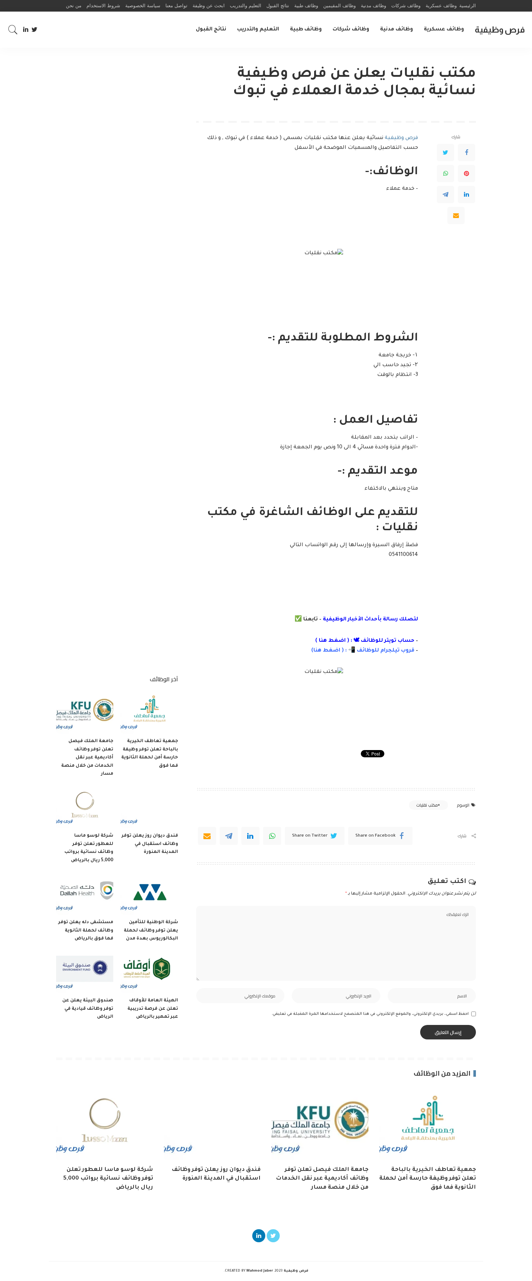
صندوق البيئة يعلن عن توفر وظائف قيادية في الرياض (87, 1009)
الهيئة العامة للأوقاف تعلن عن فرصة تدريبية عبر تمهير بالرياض (152, 1009)
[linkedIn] (250, 836)
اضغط (330, 651)
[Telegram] (445, 194)
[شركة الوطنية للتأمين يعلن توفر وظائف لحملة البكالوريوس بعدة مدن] (149, 893)
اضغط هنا (332, 641)
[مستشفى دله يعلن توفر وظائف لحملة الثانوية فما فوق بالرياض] (84, 893)
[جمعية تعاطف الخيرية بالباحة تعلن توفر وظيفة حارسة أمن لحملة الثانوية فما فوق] (149, 712)
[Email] (456, 215)
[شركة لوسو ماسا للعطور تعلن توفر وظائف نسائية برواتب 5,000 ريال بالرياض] (84, 807)
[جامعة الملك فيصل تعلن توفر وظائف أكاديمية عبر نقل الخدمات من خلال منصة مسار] (84, 712)
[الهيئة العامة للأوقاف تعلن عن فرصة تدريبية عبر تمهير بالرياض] (149, 971)
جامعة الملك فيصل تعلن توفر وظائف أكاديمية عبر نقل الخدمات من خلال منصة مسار (87, 757)
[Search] (13, 30)
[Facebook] (466, 152)
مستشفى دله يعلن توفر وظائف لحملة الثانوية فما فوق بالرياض (85, 930)
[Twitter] (34, 30)
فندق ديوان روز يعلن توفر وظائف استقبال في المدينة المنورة (150, 844)
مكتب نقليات (427, 805)
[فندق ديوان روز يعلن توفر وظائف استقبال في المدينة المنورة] (149, 807)
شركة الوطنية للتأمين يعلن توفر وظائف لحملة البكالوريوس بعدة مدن (151, 930)
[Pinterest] (466, 173)
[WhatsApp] (445, 173)
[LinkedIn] (25, 30)
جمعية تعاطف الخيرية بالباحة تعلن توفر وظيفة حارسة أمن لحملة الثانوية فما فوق (427, 1179)
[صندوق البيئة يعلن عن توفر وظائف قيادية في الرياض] (84, 971)
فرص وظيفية (500, 29)
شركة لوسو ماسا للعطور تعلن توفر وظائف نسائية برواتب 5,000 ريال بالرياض (108, 1179)
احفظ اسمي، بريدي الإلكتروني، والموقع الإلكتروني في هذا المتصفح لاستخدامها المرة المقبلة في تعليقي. (370, 1014)
